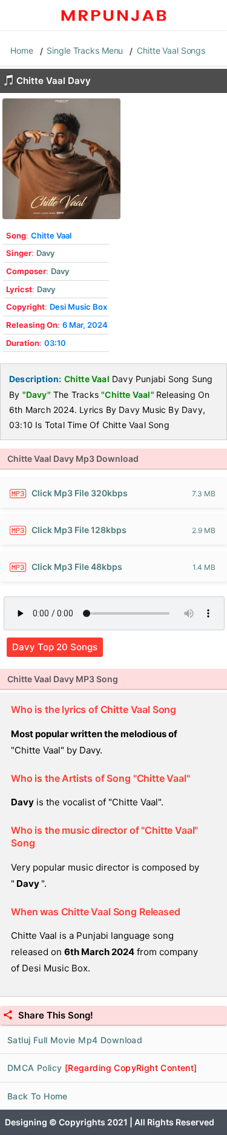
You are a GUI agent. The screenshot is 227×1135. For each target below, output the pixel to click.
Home (21, 50)
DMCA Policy (102, 1068)
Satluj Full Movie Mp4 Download (74, 1040)
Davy (45, 253)
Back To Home (37, 1096)
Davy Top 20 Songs (54, 647)
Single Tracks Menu (85, 50)
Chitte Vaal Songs (171, 50)
